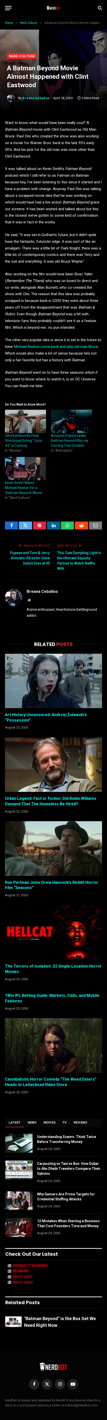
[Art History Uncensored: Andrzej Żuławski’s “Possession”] (53, 681)
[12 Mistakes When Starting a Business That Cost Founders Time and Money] (19, 1227)
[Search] (99, 8)
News (32, 1122)
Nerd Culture (22, 56)
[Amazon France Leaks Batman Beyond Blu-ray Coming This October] (71, 421)
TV (64, 1122)
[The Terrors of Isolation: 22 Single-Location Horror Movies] (53, 932)
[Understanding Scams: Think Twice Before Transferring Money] (19, 1143)
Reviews (80, 1122)
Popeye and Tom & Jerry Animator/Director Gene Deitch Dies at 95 (30, 558)
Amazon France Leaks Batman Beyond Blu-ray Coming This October (69, 440)
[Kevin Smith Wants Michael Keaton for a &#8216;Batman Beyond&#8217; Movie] (25, 468)
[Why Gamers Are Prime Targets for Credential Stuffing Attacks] (19, 1200)
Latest (15, 1122)
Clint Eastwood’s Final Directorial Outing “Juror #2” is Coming (24, 440)
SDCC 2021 (22, 1277)
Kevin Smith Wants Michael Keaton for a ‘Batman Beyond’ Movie (23, 488)
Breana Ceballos (36, 98)
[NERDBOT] (54, 8)
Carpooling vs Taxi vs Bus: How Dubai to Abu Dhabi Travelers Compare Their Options (69, 1169)
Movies (50, 1122)
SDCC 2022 (22, 1282)
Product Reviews (30, 1265)
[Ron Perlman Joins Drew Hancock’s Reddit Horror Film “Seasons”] (53, 848)
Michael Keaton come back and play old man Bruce (56, 346)
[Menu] (8, 8)
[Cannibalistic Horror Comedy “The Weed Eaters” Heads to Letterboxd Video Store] (53, 1045)
